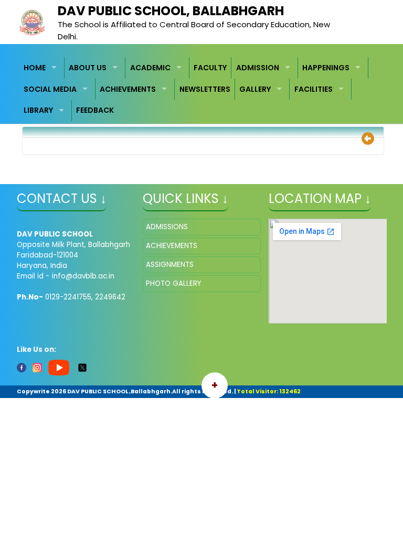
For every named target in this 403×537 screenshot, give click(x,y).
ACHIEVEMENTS (128, 89)
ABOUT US (88, 67)
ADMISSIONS (167, 227)
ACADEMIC (150, 67)
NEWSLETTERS (204, 89)
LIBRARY (38, 110)
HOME (35, 67)
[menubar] (201, 89)
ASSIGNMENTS (170, 265)
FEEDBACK (95, 110)
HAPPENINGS (325, 67)
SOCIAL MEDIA (50, 89)
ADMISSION (257, 67)
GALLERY (255, 89)
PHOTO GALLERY (173, 283)
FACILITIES (313, 89)
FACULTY (210, 67)
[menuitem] (42, 68)
